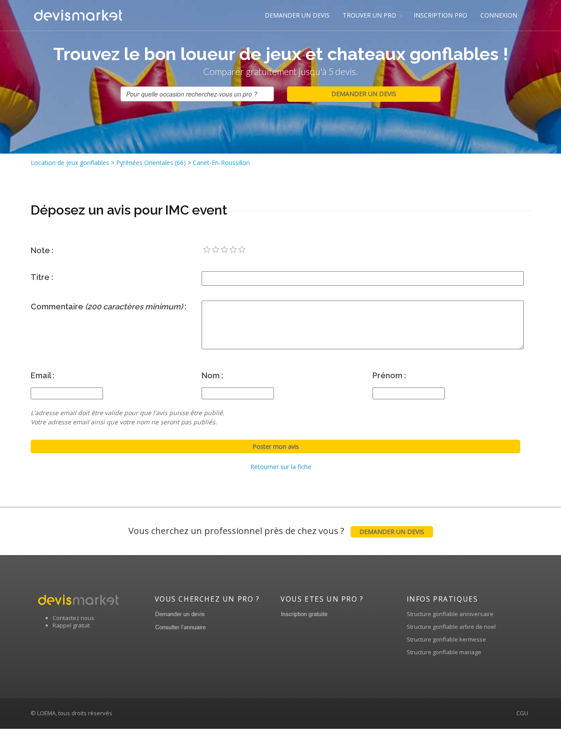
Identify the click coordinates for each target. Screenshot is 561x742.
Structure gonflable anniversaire (450, 614)
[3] (224, 250)
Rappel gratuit (71, 625)
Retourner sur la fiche (280, 466)
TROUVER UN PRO (369, 15)
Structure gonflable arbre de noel (451, 627)
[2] (216, 250)
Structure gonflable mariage (444, 652)
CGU (522, 713)
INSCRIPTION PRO (440, 15)
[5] (242, 250)
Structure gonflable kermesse (446, 639)
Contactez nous (73, 618)
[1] (207, 250)
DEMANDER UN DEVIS (297, 15)
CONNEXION (498, 15)
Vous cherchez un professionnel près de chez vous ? (276, 531)
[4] (233, 250)
